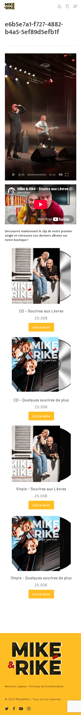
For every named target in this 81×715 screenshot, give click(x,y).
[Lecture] (14, 174)
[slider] (37, 175)
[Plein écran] (66, 174)
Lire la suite (41, 327)
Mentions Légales (16, 686)
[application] (40, 116)
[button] (75, 6)
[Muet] (60, 174)
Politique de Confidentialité (46, 686)
